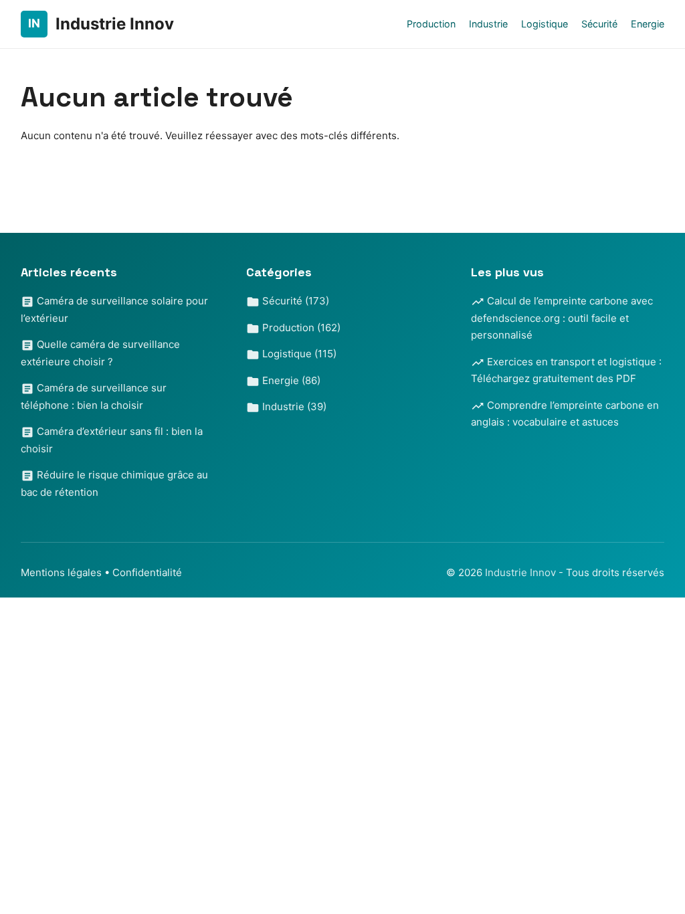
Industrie (488, 23)
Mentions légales (61, 572)
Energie (647, 23)
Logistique (544, 23)
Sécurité (599, 23)
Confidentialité (147, 572)
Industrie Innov (522, 572)
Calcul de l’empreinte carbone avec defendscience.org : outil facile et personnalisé (562, 317)
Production (431, 23)
